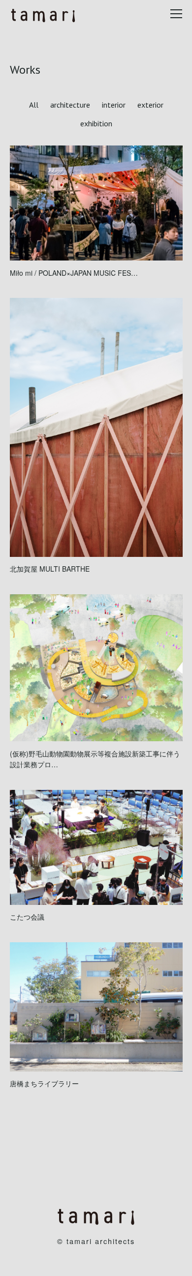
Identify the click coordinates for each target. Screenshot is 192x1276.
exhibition (96, 123)
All (33, 105)
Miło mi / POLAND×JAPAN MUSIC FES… (74, 273)
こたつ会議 (27, 917)
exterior (150, 105)
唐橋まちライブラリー (44, 1083)
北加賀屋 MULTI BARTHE (50, 569)
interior (114, 105)
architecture (70, 105)
